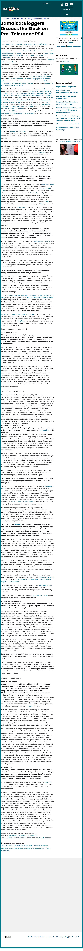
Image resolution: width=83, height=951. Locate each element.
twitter (16, 838)
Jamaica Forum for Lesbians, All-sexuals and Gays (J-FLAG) (26, 44)
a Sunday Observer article (41, 241)
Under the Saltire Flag (46, 577)
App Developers (36, 873)
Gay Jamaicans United (39, 595)
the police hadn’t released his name (40, 298)
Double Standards (36, 193)
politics (11, 845)
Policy (30, 19)
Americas (37, 845)
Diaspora (4, 848)
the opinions (44, 430)
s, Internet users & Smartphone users (65, 877)
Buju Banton (16, 502)
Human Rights (45, 845)
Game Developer (46, 877)
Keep (8, 851)
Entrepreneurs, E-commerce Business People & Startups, (47, 875)
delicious (39, 838)
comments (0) (32, 836)
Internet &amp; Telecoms (30, 848)
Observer (41, 153)
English (31, 845)
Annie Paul (41, 89)
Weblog (25, 845)
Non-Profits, (21, 880)
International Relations (14, 848)
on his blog (30, 706)
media (3, 845)
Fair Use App (65, 61)
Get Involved (38, 19)
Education (17, 845)
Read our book (74, 42)
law (22, 845)
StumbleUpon (30, 838)
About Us (6, 19)
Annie (20, 98)
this (39, 74)
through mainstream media (40, 76)
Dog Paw (21, 321)
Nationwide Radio (47, 184)
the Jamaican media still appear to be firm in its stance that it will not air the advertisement (27, 55)
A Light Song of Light (44, 585)
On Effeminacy (14, 582)
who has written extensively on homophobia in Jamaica (31, 96)
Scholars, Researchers (46, 880)
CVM (46, 202)
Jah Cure (25, 502)
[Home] (11, 9)
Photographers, (32, 880)
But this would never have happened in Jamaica (18, 314)
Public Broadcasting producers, (28, 877)
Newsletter (66, 10)
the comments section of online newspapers (24, 79)
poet (37, 111)
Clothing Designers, (19, 875)
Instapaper (47, 838)
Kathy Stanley (34, 91)
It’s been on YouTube (17, 131)
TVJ (41, 204)
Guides (23, 19)
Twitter (46, 81)
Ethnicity (47, 848)
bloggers (7, 83)
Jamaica (3, 851)
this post (17, 524)
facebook (9, 838)
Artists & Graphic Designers (52, 873)
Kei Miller (7, 96)
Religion (41, 848)
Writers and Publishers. (66, 880)
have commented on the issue (22, 83)
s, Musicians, (12, 880)
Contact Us (15, 19)
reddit (22, 838)
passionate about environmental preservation (17, 113)
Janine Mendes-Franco (17, 836)
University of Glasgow (12, 111)
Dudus (31, 502)
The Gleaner (20, 207)
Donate (67, 14)
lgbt (7, 845)
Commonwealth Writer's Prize (13, 109)
